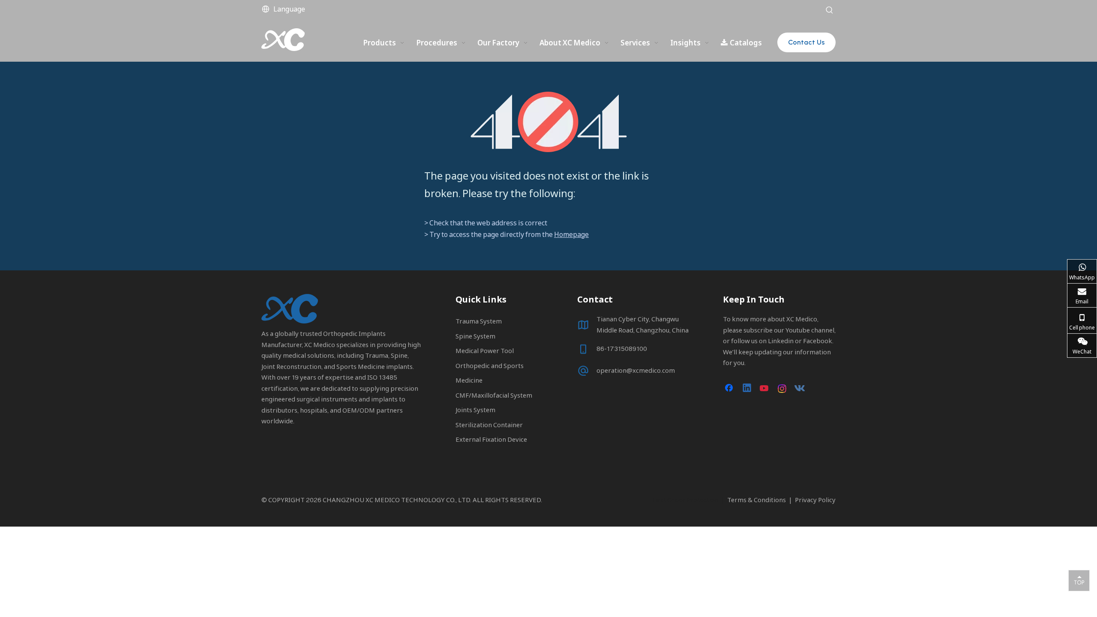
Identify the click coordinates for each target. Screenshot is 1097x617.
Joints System (475, 409)
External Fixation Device (491, 439)
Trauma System (479, 321)
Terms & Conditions (756, 499)
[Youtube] (765, 388)
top (1079, 580)
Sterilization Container (489, 424)
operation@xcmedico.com (635, 370)
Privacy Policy (815, 499)
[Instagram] (782, 388)
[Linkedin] (747, 388)
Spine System (475, 336)
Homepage (571, 234)
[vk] (800, 388)
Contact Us (806, 42)
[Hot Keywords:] (830, 10)
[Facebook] (730, 388)
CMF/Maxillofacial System (494, 395)
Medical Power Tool (485, 350)
